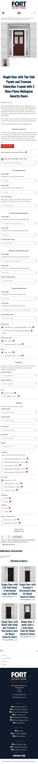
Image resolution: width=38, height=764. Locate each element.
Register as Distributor (21, 747)
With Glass (10, 18)
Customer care (21, 715)
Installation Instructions (21, 718)
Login (21, 731)
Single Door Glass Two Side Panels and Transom (14, 542)
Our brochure (24, 710)
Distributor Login (21, 744)
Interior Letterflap (7, 658)
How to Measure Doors (21, 720)
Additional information (8, 545)
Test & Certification (22, 712)
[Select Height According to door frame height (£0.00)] (19, 223)
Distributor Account (21, 750)
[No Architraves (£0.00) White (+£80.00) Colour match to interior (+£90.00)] (19, 383)
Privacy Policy (21, 736)
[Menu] (19, 13)
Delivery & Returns (21, 707)
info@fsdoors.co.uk (19, 697)
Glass (6, 18)
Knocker (5, 661)
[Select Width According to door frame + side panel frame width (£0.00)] (19, 310)
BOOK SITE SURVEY (7, 146)
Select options (10, 568)
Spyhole (5, 664)
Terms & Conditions (21, 734)
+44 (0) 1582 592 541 (20, 695)
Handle (4, 655)
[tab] (8, 544)
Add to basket (17, 537)
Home (2, 18)
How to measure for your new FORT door (12, 152)
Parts (23, 723)
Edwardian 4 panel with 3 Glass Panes (24, 540)
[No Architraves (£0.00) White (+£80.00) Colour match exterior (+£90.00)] (19, 375)
